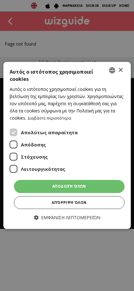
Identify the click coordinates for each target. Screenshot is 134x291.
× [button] (120, 70)
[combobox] (112, 70)
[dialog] (67, 145)
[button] (67, 217)
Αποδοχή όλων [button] (69, 186)
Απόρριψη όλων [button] (69, 202)
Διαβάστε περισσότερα (49, 118)
